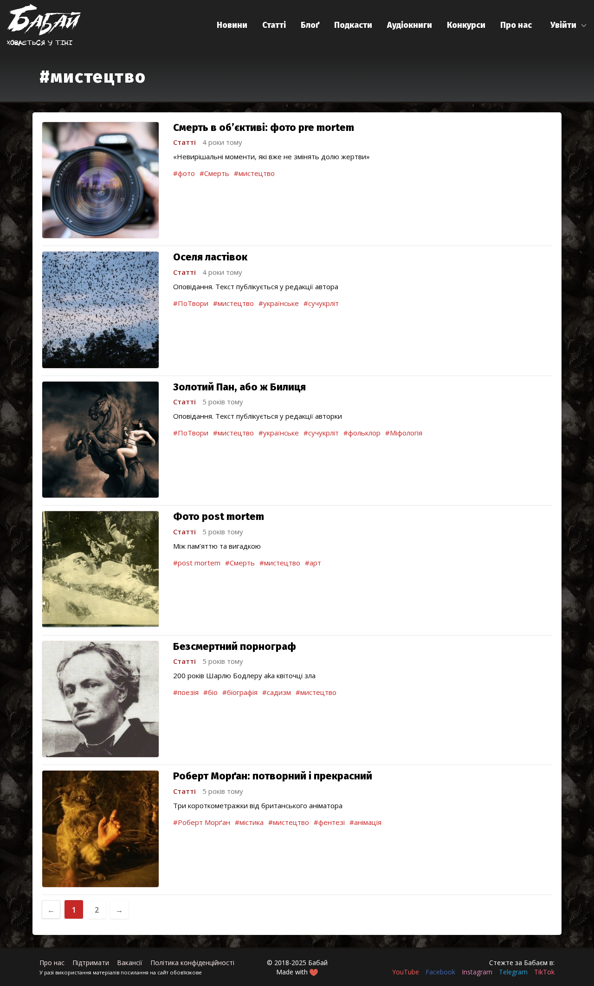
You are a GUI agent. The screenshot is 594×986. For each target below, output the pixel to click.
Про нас (516, 25)
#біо (210, 692)
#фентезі (329, 822)
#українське (278, 303)
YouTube (405, 971)
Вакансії (129, 962)
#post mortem (196, 562)
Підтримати (90, 962)
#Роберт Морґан (201, 822)
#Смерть (214, 173)
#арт (313, 562)
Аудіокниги (409, 25)
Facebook (440, 971)
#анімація (365, 822)
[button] (568, 25)
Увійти (563, 25)
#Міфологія (403, 432)
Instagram (477, 971)
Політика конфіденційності (192, 962)
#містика (249, 822)
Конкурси (466, 25)
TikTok (544, 971)
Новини (232, 25)
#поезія (186, 692)
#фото (184, 173)
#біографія (240, 692)
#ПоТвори (190, 303)
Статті (274, 25)
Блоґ (310, 25)
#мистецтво (254, 173)
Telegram (513, 971)
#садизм (276, 692)
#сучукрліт (321, 303)
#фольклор (362, 432)
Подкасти (353, 25)
